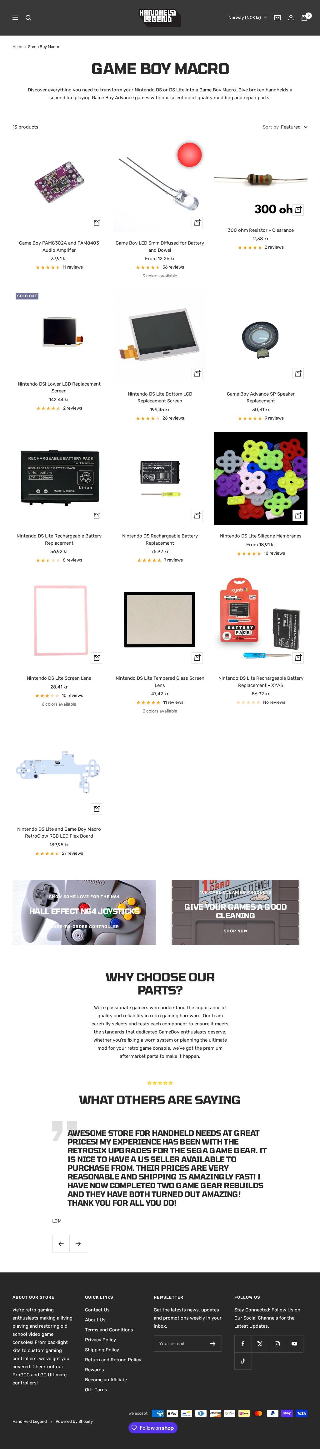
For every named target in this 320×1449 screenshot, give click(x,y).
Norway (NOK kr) (244, 17)
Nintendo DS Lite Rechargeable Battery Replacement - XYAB (260, 681)
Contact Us (97, 1310)
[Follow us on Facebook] (243, 1343)
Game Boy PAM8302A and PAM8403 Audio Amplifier (59, 246)
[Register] (213, 1343)
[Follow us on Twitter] (260, 1343)
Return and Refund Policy (113, 1360)
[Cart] (304, 18)
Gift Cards (96, 1390)
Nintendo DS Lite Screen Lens (59, 678)
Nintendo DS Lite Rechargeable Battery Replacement (59, 539)
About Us (95, 1320)
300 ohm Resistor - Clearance (261, 230)
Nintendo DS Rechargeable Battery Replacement (160, 539)
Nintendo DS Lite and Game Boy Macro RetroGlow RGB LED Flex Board (59, 832)
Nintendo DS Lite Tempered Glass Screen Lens (160, 681)
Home (17, 46)
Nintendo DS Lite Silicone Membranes (261, 536)
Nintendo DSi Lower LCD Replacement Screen (59, 387)
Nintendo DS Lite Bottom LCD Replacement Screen (160, 397)
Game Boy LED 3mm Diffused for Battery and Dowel (160, 246)
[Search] (28, 18)
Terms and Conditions (109, 1330)
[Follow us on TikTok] (243, 1360)
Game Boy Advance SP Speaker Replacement (261, 397)
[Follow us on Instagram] (277, 1343)
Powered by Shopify (74, 1421)
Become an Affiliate (106, 1380)
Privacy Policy (100, 1340)
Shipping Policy (102, 1350)
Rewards (94, 1370)
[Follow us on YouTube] (294, 1343)
